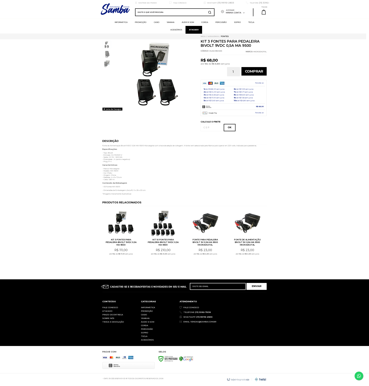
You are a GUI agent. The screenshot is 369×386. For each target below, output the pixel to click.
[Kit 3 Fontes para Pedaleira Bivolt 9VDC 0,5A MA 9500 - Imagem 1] (106, 44)
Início (203, 36)
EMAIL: (199, 322)
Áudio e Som (147, 322)
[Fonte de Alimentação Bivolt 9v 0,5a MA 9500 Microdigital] (247, 237)
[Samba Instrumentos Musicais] (123, 12)
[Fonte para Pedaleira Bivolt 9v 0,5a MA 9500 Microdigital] (205, 237)
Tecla (144, 336)
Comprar (254, 71)
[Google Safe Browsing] (186, 359)
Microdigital (260, 52)
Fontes (225, 36)
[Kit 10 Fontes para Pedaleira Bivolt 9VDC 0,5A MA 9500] (163, 237)
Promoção (147, 311)
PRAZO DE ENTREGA (112, 314)
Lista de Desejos (113, 109)
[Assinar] (256, 286)
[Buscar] (209, 12)
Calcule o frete (210, 121)
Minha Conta (233, 12)
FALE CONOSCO (191, 307)
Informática (148, 307)
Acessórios (213, 36)
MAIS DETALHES (120, 260)
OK (229, 127)
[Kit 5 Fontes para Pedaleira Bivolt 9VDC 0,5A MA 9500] (121, 237)
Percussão (147, 329)
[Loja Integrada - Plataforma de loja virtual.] (238, 379)
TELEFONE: (197, 312)
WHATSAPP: (197, 317)
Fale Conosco (179, 3)
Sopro (144, 332)
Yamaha (145, 318)
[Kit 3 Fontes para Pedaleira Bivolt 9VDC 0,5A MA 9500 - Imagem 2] (107, 54)
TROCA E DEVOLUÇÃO (113, 322)
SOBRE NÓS (108, 318)
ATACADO (107, 311)
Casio (144, 314)
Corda (144, 325)
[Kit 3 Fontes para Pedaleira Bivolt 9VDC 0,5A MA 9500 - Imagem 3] (107, 63)
